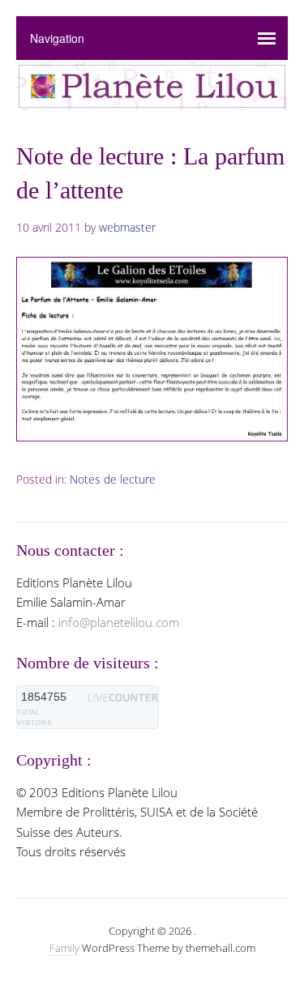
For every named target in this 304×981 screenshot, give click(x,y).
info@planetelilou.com (118, 622)
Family (64, 947)
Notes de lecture (113, 479)
